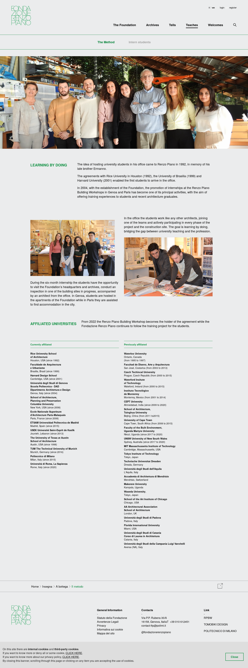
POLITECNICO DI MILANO (220, 631)
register (233, 7)
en (213, 7)
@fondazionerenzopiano (156, 632)
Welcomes (215, 25)
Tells (172, 25)
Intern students (140, 42)
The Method (106, 42)
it (210, 7)
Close (234, 657)
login (222, 7)
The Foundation (124, 25)
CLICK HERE (74, 653)
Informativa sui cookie (110, 629)
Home (35, 586)
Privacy (101, 625)
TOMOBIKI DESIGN (216, 624)
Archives (152, 25)
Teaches (192, 25)
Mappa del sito (106, 633)
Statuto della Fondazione (112, 618)
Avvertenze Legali (108, 622)
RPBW (208, 618)
